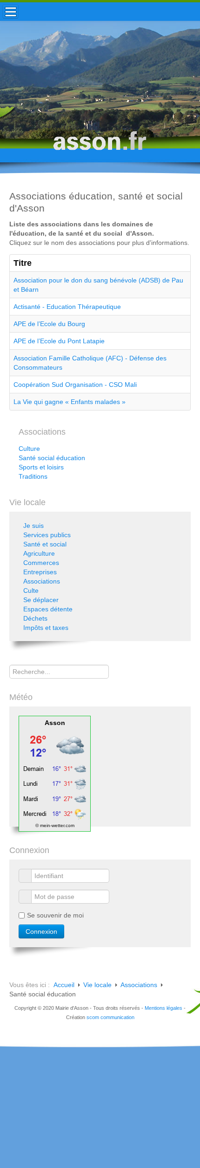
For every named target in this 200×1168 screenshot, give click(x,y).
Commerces (41, 562)
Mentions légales (163, 1008)
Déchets (35, 618)
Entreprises (40, 572)
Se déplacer (41, 599)
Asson (55, 722)
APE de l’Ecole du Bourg (49, 323)
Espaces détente (48, 609)
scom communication (110, 1017)
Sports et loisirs (41, 467)
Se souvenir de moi (55, 915)
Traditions (33, 476)
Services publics (47, 535)
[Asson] (100, 145)
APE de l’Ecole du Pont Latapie (59, 341)
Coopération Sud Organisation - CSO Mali (75, 384)
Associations (41, 581)
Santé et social (45, 544)
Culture (29, 448)
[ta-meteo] (54, 773)
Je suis (33, 525)
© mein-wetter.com (54, 825)
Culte (31, 590)
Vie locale (97, 984)
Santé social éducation (52, 458)
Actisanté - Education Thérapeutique (67, 306)
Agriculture (39, 553)
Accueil (63, 984)
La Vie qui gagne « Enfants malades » (69, 401)
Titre (22, 263)
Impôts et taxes (45, 627)
